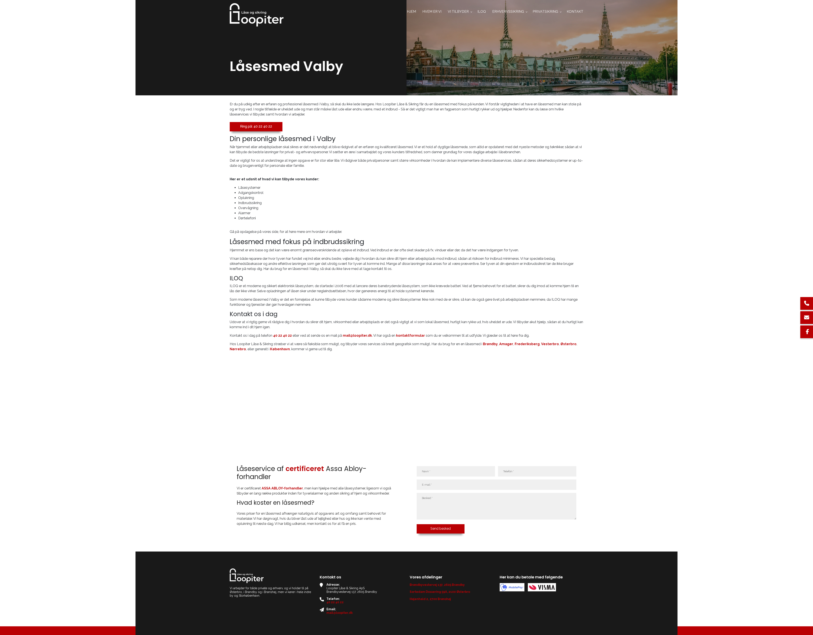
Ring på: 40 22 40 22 (256, 126)
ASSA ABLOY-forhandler (282, 488)
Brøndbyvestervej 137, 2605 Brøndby (437, 584)
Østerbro (568, 344)
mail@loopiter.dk (357, 335)
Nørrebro (238, 349)
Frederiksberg (527, 344)
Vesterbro (550, 344)
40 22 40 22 (282, 335)
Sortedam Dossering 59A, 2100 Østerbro (440, 591)
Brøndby (490, 344)
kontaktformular (410, 335)
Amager (506, 344)
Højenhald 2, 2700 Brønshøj (430, 599)
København (280, 349)
